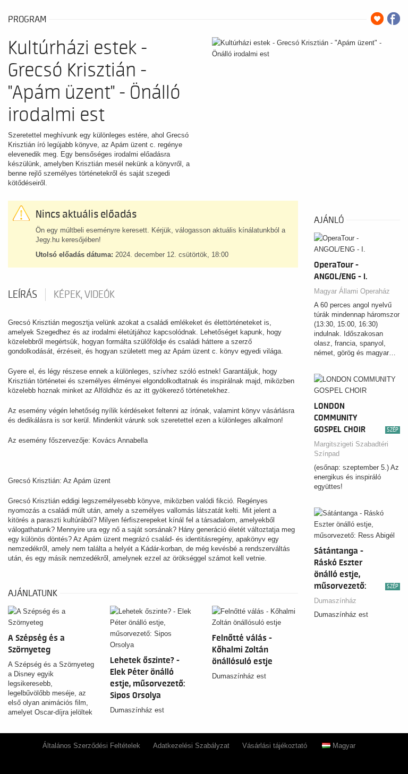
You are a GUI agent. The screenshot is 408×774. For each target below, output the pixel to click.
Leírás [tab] (22, 294)
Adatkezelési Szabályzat (191, 746)
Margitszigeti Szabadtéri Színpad (351, 449)
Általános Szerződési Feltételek (91, 746)
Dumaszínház (335, 601)
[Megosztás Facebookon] (393, 18)
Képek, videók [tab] (84, 294)
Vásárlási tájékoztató (274, 746)
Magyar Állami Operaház (352, 291)
